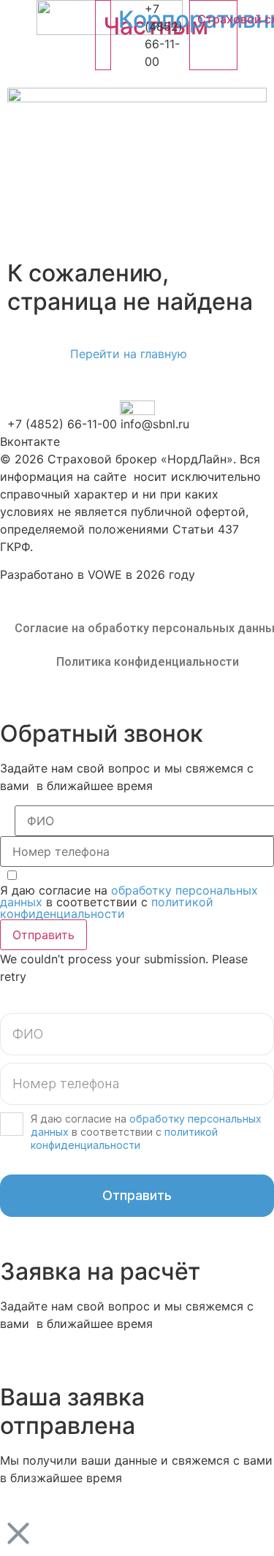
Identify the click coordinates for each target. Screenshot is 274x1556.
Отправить (43, 934)
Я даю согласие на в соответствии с (129, 901)
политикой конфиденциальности (106, 908)
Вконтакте (30, 441)
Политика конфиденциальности (147, 662)
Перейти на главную (128, 353)
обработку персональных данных (129, 896)
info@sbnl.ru (155, 424)
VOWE (105, 574)
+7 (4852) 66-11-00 (62, 424)
